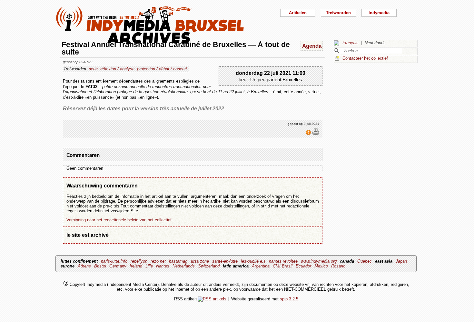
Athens (84, 266)
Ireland (136, 266)
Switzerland (209, 266)
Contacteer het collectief (365, 58)
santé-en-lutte (225, 261)
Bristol (100, 266)
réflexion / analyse (117, 68)
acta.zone (200, 261)
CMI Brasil (282, 266)
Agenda (311, 46)
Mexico (321, 266)
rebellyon (139, 261)
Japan (401, 261)
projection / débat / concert (162, 68)
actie (93, 68)
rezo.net (158, 261)
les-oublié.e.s (253, 261)
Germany (117, 266)
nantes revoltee (283, 261)
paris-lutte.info (114, 261)
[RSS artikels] (212, 299)
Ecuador (303, 266)
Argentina (261, 266)
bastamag (178, 261)
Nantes (162, 266)
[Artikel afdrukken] (315, 134)
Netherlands (184, 266)
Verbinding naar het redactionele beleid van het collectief (119, 219)
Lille (149, 266)
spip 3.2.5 (289, 299)
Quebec (364, 261)
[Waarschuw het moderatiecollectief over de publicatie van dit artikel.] (309, 134)
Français (350, 42)
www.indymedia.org (319, 261)
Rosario (338, 266)
